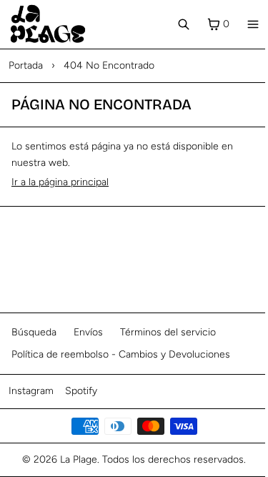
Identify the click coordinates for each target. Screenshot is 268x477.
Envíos (88, 332)
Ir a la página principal (60, 182)
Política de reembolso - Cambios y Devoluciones (120, 354)
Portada (26, 65)
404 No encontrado (109, 65)
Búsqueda (33, 332)
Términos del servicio (168, 332)
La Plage (78, 459)
